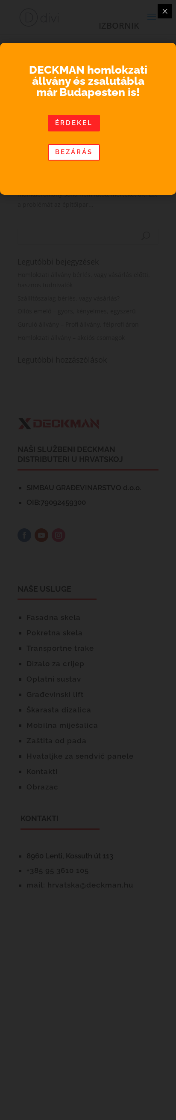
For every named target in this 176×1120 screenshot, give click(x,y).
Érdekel (74, 123)
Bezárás (74, 152)
